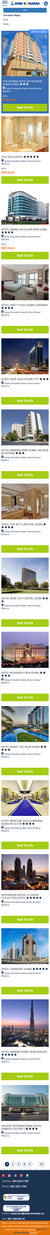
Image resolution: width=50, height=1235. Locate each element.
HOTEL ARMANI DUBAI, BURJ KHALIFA (24, 1051)
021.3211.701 (21, 1181)
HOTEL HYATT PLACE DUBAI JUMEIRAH (24, 305)
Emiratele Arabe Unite (22, 88)
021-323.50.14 (15, 1218)
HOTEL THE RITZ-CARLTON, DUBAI (22, 524)
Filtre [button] (25, 10)
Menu (5, 4)
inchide (33, 1233)
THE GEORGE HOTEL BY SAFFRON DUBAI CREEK (22, 83)
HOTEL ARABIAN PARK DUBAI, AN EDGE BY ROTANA (25, 452)
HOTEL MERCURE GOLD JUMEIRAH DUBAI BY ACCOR (22, 822)
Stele (6, 24)
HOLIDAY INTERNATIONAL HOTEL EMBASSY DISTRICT (21, 1127)
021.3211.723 (18, 1186)
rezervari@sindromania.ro (27, 1213)
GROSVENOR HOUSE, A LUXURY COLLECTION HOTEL (20, 896)
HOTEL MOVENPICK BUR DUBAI (20, 672)
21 (41, 1164)
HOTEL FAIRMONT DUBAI (17, 969)
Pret (5, 19)
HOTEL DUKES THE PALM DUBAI (21, 746)
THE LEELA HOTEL (12, 156)
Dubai (8, 88)
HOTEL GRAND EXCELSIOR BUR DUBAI (24, 229)
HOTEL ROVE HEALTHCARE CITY (20, 379)
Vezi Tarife (25, 107)
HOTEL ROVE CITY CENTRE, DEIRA (21, 598)
